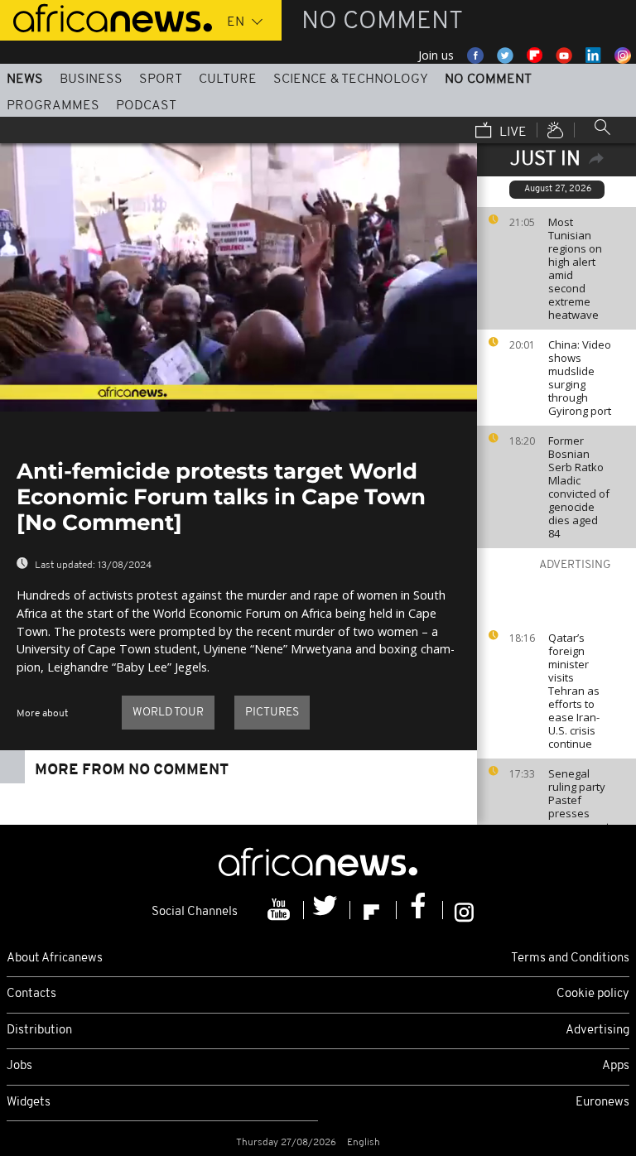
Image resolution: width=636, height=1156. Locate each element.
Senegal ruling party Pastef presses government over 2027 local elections (579, 820)
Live (511, 132)
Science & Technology (350, 79)
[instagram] (464, 910)
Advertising (597, 1030)
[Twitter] (327, 910)
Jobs (19, 1066)
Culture (228, 79)
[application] (238, 277)
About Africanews (55, 958)
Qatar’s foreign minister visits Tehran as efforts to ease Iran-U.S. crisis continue (574, 690)
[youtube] (281, 910)
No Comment (488, 79)
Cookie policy (592, 994)
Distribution (39, 1030)
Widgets (29, 1102)
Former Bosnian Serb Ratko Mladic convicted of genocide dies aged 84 (579, 487)
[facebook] (420, 910)
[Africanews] (106, 16)
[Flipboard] (373, 910)
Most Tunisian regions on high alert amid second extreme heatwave (575, 268)
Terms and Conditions (570, 958)
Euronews (602, 1102)
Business (91, 79)
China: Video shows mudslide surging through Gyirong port (579, 377)
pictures (272, 712)
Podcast (146, 106)
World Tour (168, 712)
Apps (615, 1066)
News (25, 79)
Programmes (53, 106)
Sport (160, 79)
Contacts (31, 994)
